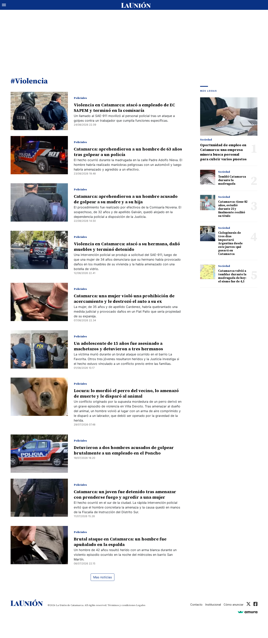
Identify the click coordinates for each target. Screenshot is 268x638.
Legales (140, 605)
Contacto (196, 604)
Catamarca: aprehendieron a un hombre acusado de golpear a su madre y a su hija (126, 199)
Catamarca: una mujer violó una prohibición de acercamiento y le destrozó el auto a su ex (124, 298)
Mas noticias (102, 577)
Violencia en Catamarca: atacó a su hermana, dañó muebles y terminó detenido (127, 246)
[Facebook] (255, 604)
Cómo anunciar (233, 604)
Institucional (213, 604)
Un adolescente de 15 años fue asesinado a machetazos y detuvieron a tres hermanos (118, 346)
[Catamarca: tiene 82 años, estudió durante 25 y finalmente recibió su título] (207, 202)
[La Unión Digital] (136, 5)
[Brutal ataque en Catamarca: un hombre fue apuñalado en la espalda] (39, 545)
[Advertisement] (134, 39)
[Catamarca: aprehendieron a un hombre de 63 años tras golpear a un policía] (39, 155)
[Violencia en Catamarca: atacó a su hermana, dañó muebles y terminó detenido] (39, 250)
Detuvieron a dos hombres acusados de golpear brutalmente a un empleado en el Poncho (124, 450)
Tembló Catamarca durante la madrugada (232, 180)
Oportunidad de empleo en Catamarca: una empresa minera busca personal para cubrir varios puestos (223, 152)
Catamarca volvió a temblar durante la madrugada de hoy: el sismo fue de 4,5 (232, 276)
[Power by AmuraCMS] (247, 612)
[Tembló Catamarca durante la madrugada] (207, 177)
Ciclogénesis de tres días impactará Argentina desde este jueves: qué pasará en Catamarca (230, 243)
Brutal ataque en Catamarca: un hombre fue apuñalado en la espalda (120, 542)
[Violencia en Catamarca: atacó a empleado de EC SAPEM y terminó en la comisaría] (39, 111)
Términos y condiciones (122, 605)
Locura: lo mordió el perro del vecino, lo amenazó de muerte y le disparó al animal (126, 393)
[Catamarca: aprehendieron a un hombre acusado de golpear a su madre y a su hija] (39, 202)
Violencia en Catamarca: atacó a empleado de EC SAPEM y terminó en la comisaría (124, 107)
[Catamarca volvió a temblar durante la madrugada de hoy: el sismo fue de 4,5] (207, 271)
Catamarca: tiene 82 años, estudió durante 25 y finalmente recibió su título (232, 209)
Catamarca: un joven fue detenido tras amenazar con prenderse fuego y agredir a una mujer (125, 494)
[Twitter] (248, 604)
